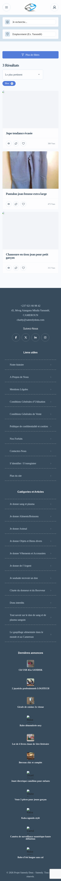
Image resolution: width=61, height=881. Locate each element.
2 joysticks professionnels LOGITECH (30, 688)
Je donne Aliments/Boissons (24, 516)
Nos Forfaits (16, 438)
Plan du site (16, 475)
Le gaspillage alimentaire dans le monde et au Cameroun (26, 634)
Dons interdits (17, 602)
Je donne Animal (18, 528)
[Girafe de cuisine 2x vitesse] (30, 700)
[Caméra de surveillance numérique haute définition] (30, 830)
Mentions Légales (19, 389)
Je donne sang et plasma (22, 504)
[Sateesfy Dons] (30, 7)
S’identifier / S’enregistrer (23, 463)
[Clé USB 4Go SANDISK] (30, 663)
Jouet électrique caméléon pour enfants (30, 781)
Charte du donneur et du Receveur (27, 590)
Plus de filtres (32, 54)
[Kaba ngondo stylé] (30, 811)
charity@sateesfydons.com (30, 319)
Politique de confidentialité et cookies (29, 426)
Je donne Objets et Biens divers (26, 541)
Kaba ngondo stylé (30, 818)
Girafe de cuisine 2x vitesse (30, 707)
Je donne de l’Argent (20, 565)
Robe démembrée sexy (30, 725)
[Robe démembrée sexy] (30, 719)
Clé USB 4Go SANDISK (30, 670)
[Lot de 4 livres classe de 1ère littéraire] (30, 737)
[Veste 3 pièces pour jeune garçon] (30, 793)
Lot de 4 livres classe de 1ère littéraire (30, 744)
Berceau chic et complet (30, 762)
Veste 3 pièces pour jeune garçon (31, 800)
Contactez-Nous (18, 451)
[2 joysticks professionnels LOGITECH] (30, 682)
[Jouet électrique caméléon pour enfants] (30, 774)
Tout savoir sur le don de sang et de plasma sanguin (28, 617)
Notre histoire (17, 364)
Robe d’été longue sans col (30, 857)
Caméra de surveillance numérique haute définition (30, 838)
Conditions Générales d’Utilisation (27, 401)
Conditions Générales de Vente (25, 414)
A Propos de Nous (19, 377)
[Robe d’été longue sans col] (30, 851)
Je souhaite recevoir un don (24, 578)
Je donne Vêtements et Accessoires (28, 553)
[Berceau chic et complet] (30, 756)
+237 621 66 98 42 (30, 305)
